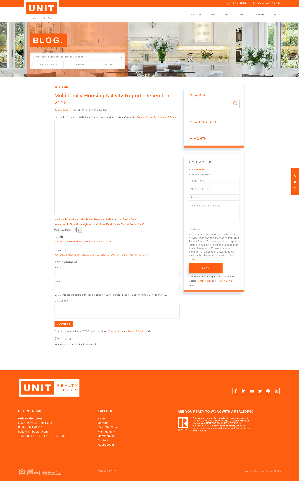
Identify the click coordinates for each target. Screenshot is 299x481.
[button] (120, 57)
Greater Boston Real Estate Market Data (124, 255)
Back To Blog (62, 87)
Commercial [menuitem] (106, 436)
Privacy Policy (115, 331)
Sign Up (274, 3)
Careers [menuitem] (103, 422)
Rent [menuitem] (243, 14)
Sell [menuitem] (228, 14)
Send (206, 268)
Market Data (61, 241)
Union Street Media (270, 471)
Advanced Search (48, 64)
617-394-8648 (196, 169)
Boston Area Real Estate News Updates (77, 255)
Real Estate (105, 241)
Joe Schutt (64, 110)
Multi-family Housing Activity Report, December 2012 (83, 219)
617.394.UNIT (237, 3)
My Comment (62, 300)
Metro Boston (76, 241)
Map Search (79, 64)
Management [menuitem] (106, 431)
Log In (260, 3)
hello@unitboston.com (33, 431)
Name (58, 267)
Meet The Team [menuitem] (108, 427)
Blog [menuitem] (277, 14)
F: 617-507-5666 (55, 436)
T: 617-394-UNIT (29, 436)
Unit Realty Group (127, 219)
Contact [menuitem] (103, 440)
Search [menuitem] (196, 14)
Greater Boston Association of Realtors (158, 117)
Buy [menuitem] (213, 14)
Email (58, 281)
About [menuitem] (260, 14)
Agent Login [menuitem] (106, 444)
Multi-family (91, 241)
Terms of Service (136, 331)
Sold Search (109, 64)
